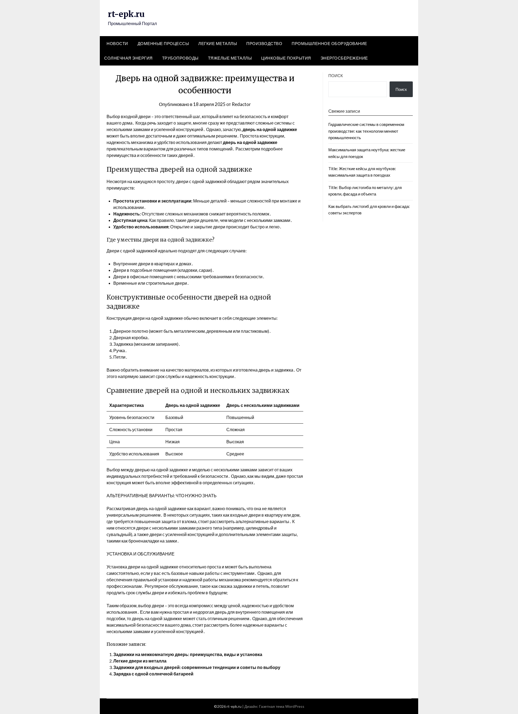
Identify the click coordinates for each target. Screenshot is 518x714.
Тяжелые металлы (230, 58)
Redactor (241, 104)
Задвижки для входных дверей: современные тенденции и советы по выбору (196, 667)
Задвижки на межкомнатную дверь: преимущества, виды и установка (187, 654)
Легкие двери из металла (139, 660)
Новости (117, 43)
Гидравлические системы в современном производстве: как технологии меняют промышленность (366, 131)
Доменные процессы (163, 43)
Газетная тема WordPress (281, 706)
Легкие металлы (217, 43)
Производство (264, 43)
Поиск (335, 75)
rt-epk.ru (126, 14)
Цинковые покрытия (286, 58)
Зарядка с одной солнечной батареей (153, 673)
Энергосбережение (344, 58)
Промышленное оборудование (329, 43)
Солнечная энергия (128, 58)
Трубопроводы (180, 58)
